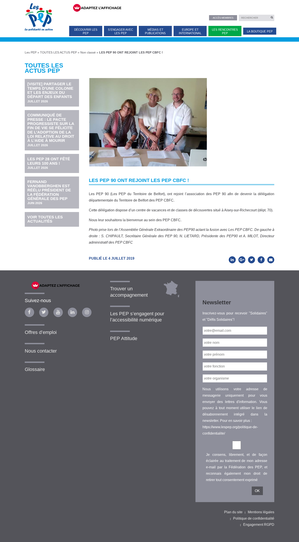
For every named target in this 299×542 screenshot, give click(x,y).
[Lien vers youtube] (58, 312)
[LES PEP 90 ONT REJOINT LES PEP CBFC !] (148, 118)
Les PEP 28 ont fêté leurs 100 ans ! (48, 163)
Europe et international (190, 31)
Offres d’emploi (41, 332)
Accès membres (223, 17)
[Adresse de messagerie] (270, 259)
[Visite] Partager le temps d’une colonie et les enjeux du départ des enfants (50, 92)
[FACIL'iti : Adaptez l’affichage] (170, 7)
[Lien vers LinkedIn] (72, 312)
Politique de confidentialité (253, 518)
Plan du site (233, 512)
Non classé (88, 52)
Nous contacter (41, 351)
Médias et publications (155, 31)
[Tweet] (251, 259)
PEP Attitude (123, 338)
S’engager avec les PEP (120, 31)
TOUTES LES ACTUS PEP (58, 52)
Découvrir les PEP (85, 31)
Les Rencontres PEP (225, 31)
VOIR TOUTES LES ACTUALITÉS (45, 219)
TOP (288, 535)
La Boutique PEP (260, 31)
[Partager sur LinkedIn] (232, 259)
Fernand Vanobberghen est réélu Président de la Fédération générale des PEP (49, 192)
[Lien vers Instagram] (86, 312)
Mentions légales (261, 512)
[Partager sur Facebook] (261, 259)
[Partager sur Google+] (241, 259)
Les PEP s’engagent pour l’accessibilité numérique (137, 317)
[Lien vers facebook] (29, 312)
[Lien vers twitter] (44, 312)
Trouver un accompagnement (129, 292)
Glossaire (35, 369)
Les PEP (31, 52)
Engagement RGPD (258, 524)
